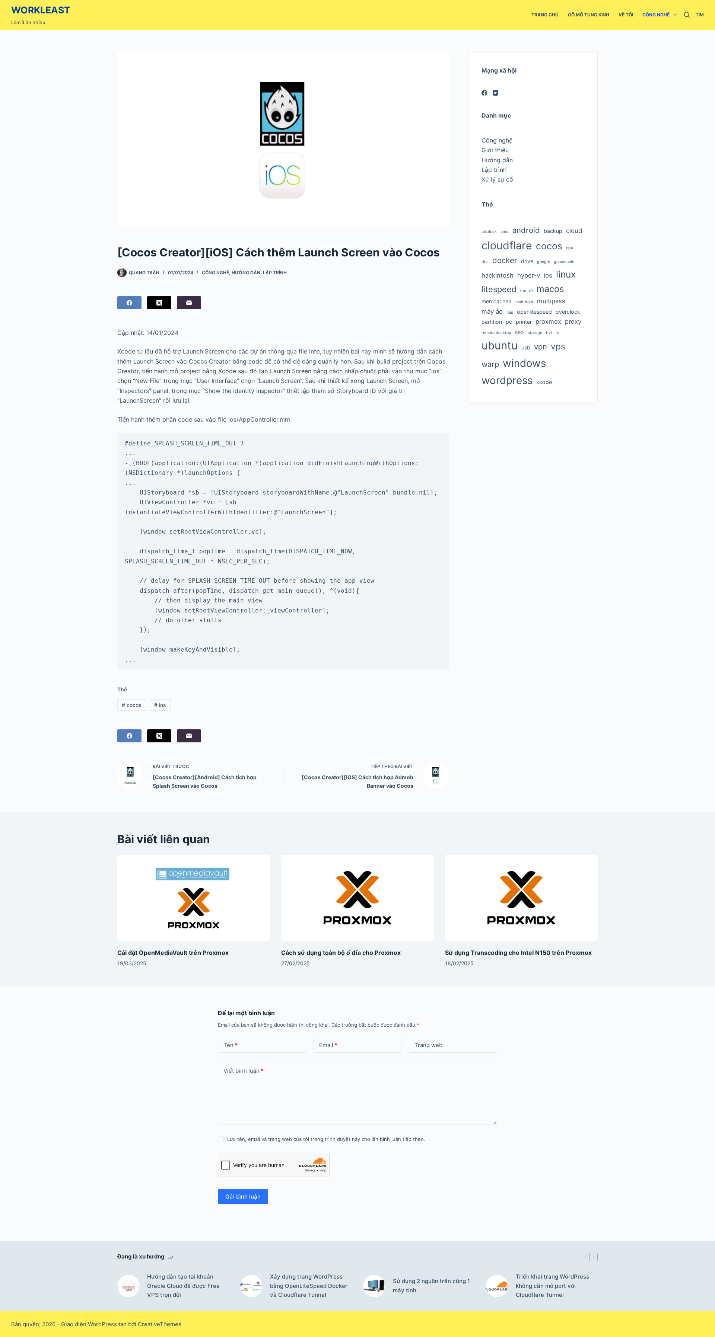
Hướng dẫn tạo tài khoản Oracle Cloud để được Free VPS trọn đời (183, 1286)
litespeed (499, 289)
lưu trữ (526, 290)
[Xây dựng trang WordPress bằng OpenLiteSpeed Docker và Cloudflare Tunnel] (251, 1286)
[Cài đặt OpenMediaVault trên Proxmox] (193, 898)
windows (524, 363)
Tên (230, 1045)
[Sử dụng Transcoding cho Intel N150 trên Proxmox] (521, 898)
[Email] (189, 302)
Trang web (428, 1045)
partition (492, 322)
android (526, 230)
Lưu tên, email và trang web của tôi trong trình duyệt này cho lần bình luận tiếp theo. (326, 1139)
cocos (132, 705)
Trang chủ (545, 14)
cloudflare (507, 245)
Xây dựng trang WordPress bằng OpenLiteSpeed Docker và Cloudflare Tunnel (308, 1286)
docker (504, 260)
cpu (569, 248)
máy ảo (492, 311)
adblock (489, 231)
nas (509, 312)
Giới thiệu (495, 150)
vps (558, 346)
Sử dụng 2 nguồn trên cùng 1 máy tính (431, 1285)
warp (490, 364)
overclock (568, 311)
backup (553, 231)
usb (525, 347)
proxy (573, 321)
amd (504, 231)
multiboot (524, 302)
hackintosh (498, 275)
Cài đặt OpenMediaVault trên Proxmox (173, 952)
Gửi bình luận (243, 1196)
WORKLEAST (40, 10)
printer (524, 322)
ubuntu (500, 345)
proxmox (548, 321)
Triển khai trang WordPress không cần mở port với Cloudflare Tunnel (552, 1286)
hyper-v (528, 275)
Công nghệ (656, 14)
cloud (574, 230)
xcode (544, 382)
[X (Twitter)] (159, 302)
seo (519, 332)
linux (566, 274)
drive (527, 261)
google (543, 261)
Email (328, 1045)
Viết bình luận (243, 1070)
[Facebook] (129, 302)
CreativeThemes (159, 1324)
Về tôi (626, 14)
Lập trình (275, 272)
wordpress (507, 380)
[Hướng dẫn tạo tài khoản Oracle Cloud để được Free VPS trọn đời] (128, 1286)
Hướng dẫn (246, 272)
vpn (540, 346)
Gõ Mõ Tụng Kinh (588, 14)
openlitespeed (534, 311)
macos (550, 289)
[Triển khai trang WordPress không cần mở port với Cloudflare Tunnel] (497, 1286)
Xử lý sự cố (497, 179)
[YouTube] (495, 93)
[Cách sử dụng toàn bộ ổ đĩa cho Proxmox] (357, 898)
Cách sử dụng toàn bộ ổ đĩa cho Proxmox (341, 952)
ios (160, 705)
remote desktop (496, 332)
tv (557, 332)
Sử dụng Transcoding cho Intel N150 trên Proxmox (518, 952)
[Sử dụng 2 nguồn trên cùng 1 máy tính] (374, 1286)
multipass (551, 301)
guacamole (564, 261)
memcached (497, 301)
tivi (549, 332)
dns (485, 261)
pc (509, 322)
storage (535, 332)
